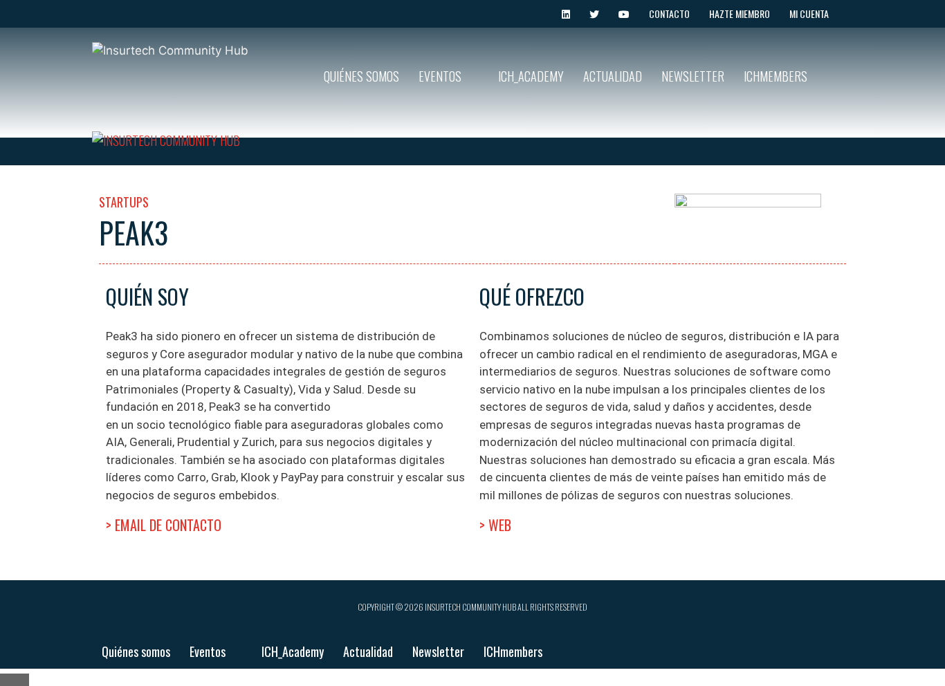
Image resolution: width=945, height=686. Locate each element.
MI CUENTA (809, 13)
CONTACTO (669, 13)
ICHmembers (775, 76)
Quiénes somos (361, 76)
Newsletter (692, 76)
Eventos (440, 76)
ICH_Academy (531, 76)
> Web (495, 524)
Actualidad (612, 76)
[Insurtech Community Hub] (166, 140)
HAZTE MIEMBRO (739, 13)
